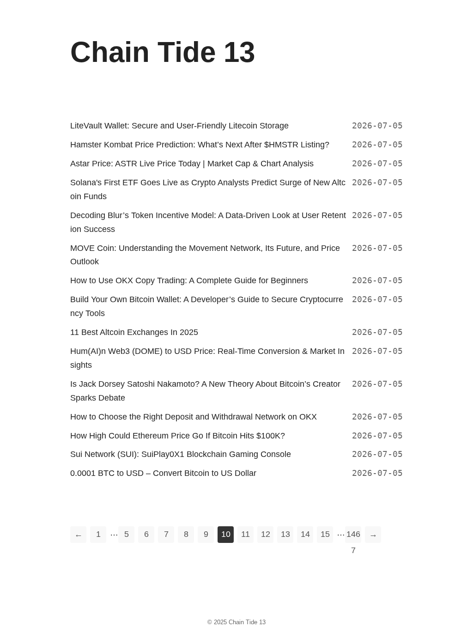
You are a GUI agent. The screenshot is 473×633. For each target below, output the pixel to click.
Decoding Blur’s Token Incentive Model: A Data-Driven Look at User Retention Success (208, 222)
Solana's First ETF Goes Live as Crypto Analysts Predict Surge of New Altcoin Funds (208, 189)
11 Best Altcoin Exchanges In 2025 (134, 332)
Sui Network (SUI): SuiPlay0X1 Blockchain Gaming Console (180, 454)
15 (325, 534)
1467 (353, 536)
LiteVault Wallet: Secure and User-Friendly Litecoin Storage (179, 125)
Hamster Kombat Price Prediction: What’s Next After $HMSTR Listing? (199, 144)
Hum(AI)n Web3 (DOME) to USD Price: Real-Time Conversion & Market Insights (207, 358)
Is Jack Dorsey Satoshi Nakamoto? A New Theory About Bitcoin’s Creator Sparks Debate (205, 390)
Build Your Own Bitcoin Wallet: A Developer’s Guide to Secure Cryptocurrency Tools (206, 306)
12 (265, 534)
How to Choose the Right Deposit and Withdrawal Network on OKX (193, 416)
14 (305, 534)
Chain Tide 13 (247, 622)
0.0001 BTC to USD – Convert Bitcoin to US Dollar (163, 473)
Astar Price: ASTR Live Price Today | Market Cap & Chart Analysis (192, 163)
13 (285, 534)
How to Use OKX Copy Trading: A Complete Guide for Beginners (189, 280)
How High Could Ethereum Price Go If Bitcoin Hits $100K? (177, 435)
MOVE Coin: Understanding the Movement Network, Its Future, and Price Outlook (205, 255)
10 (225, 534)
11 (245, 534)
